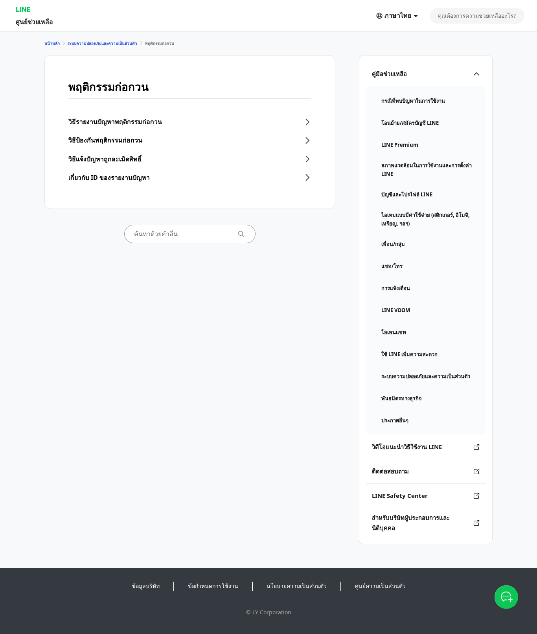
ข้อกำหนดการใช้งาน (213, 586)
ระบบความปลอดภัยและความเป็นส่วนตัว (102, 43)
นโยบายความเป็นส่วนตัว (297, 586)
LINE (23, 9)
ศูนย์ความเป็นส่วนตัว (380, 586)
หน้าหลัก (52, 43)
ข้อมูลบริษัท (146, 586)
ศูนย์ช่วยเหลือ (34, 21)
